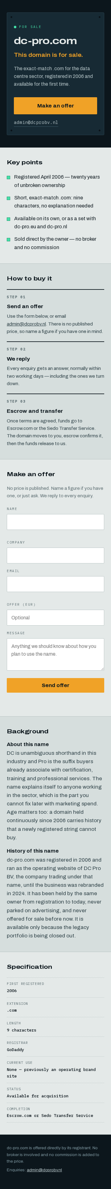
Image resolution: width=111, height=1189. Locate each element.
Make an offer (55, 105)
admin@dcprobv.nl (36, 122)
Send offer (55, 685)
